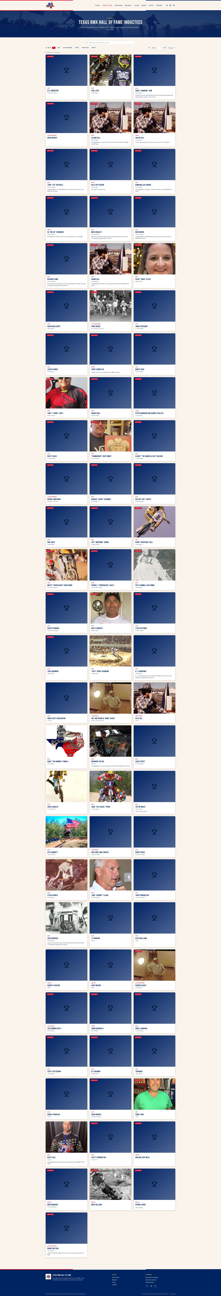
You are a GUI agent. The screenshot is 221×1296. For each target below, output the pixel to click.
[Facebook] (167, 5)
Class (165, 47)
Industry (94, 47)
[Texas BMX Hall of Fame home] (50, 5)
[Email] (155, 1286)
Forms (151, 5)
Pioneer (77, 47)
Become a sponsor (151, 1280)
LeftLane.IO (82, 1294)
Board (144, 5)
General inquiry (150, 1282)
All (53, 47)
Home (97, 5)
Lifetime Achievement (67, 47)
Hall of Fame (107, 5)
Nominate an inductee (152, 1277)
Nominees (118, 5)
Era (149, 47)
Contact (159, 5)
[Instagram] (170, 5)
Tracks (136, 5)
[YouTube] (173, 5)
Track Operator (85, 47)
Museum (128, 5)
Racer (58, 47)
